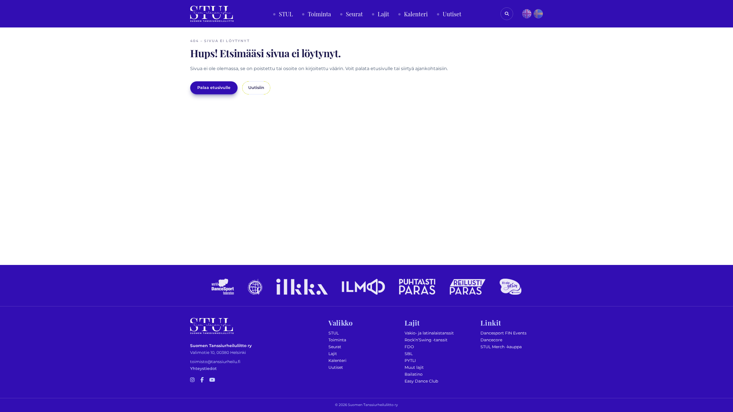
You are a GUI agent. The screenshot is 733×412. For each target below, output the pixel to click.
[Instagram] (192, 380)
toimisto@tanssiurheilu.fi (215, 361)
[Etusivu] (212, 14)
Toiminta (337, 340)
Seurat (334, 347)
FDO (409, 347)
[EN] (526, 13)
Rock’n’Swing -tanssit (426, 340)
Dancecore (491, 340)
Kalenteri (337, 360)
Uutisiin (256, 87)
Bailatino (414, 374)
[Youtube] (212, 380)
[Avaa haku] (507, 13)
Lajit (332, 353)
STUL (333, 333)
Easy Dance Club (421, 381)
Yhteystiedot (203, 368)
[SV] (538, 13)
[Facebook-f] (202, 380)
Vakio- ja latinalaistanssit (429, 333)
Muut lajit (414, 367)
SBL (409, 353)
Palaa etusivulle (213, 87)
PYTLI (410, 360)
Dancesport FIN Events (503, 333)
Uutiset (335, 367)
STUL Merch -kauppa (501, 347)
